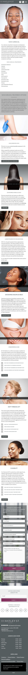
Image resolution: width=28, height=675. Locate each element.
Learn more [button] (5, 668)
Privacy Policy (20, 661)
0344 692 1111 (4, 629)
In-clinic (7, 573)
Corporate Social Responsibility (8, 661)
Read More (4, 375)
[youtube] (7, 610)
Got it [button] (13, 672)
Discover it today (6, 315)
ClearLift (3, 66)
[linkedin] (20, 610)
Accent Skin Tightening (6, 64)
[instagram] (11, 610)
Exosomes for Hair (5, 81)
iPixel (2, 74)
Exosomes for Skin (5, 79)
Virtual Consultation (17, 573)
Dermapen (3, 71)
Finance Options (11, 657)
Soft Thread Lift (4, 76)
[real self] (25, 610)
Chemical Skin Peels (5, 69)
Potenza (3, 82)
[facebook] (2, 610)
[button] (20, 2)
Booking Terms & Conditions (8, 581)
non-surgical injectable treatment (14, 146)
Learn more (4, 207)
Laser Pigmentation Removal (7, 84)
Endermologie (4, 72)
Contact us (3, 657)
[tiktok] (16, 610)
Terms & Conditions (5, 659)
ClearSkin (3, 67)
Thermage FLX (4, 77)
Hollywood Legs (4, 86)
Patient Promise (20, 657)
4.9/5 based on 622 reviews (14, 625)
